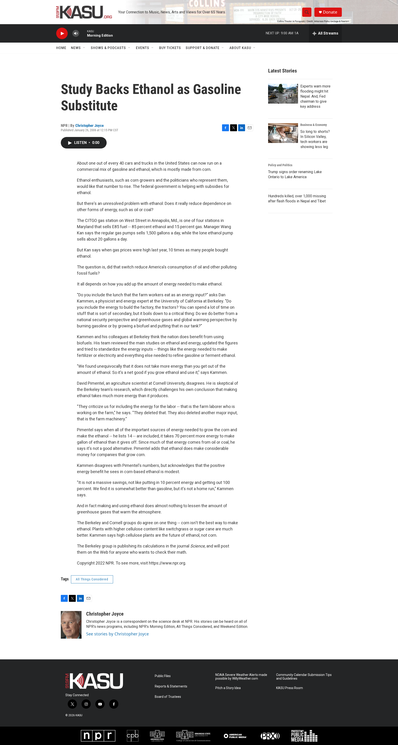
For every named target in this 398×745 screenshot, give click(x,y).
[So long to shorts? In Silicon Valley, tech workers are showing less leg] (283, 133)
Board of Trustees (168, 696)
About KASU (240, 48)
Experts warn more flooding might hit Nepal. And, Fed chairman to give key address (315, 96)
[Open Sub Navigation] (84, 48)
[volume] (76, 33)
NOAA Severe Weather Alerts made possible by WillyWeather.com (241, 676)
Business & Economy (313, 125)
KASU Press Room (289, 688)
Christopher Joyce (89, 125)
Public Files (163, 676)
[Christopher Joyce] (71, 625)
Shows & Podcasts (108, 48)
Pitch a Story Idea (228, 688)
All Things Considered (92, 579)
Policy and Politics (280, 165)
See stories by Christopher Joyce (117, 634)
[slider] (83, 33)
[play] (62, 33)
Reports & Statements (171, 686)
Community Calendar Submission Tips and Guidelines (304, 676)
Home (61, 48)
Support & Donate (202, 48)
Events (142, 48)
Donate (330, 12)
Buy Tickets (170, 48)
